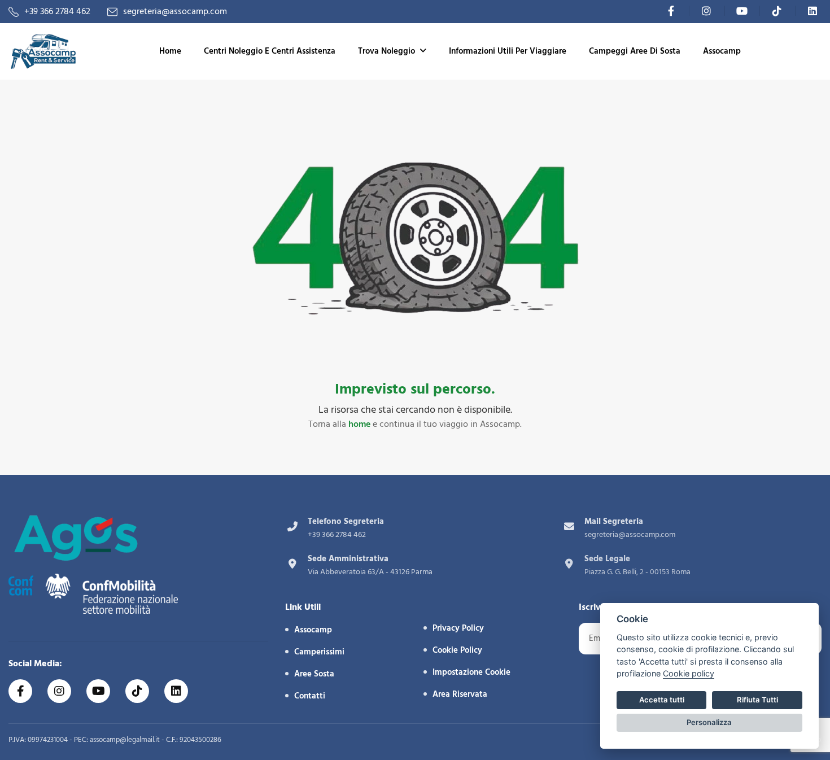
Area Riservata (460, 694)
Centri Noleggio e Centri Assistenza (269, 51)
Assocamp (722, 51)
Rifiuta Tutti (757, 699)
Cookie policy (688, 673)
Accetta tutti (661, 699)
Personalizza (709, 722)
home (359, 424)
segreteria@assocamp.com (175, 12)
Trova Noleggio (386, 51)
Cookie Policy (457, 650)
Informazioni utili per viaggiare (507, 51)
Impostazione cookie (471, 672)
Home (170, 51)
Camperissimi (319, 652)
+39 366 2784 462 (57, 12)
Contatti (309, 696)
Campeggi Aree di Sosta (634, 51)
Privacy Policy (458, 628)
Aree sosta (314, 674)
